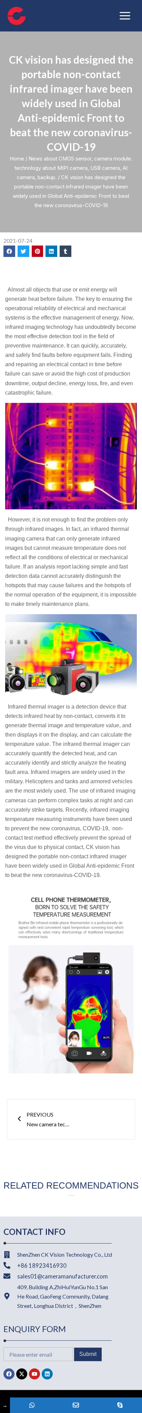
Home (17, 158)
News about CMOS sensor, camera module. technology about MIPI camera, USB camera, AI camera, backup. (73, 168)
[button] (9, 251)
